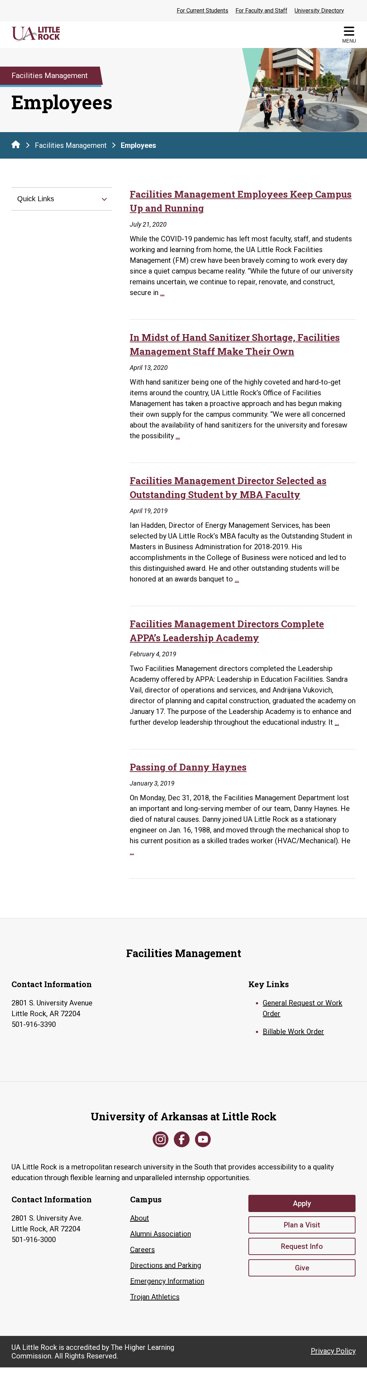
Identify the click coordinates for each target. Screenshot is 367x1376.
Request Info (302, 1246)
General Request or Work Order (302, 1008)
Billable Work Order (293, 1031)
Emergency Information (167, 1281)
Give (302, 1268)
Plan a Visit (302, 1225)
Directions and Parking (165, 1265)
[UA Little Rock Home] (15, 144)
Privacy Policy (333, 1351)
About (139, 1218)
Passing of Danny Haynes (188, 767)
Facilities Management (71, 145)
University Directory (319, 10)
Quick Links (35, 199)
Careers (142, 1249)
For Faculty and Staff (261, 10)
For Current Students (202, 10)
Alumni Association (160, 1234)
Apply (302, 1203)
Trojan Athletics (155, 1297)
